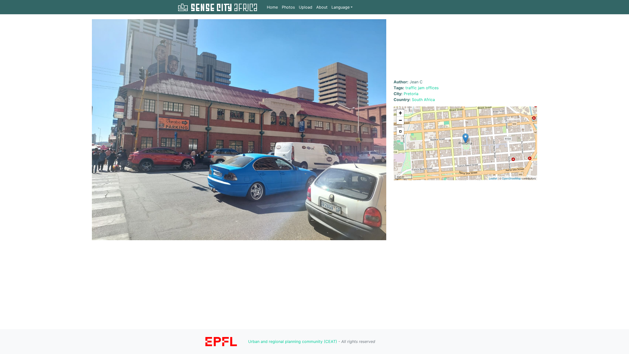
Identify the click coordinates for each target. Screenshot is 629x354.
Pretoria (411, 93)
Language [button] (340, 7)
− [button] (400, 120)
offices (432, 87)
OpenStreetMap (511, 178)
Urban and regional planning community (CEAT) (292, 341)
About (322, 7)
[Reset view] (400, 131)
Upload (305, 7)
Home (272, 7)
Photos (288, 7)
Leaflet (493, 178)
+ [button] (400, 113)
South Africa (423, 99)
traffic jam (415, 87)
